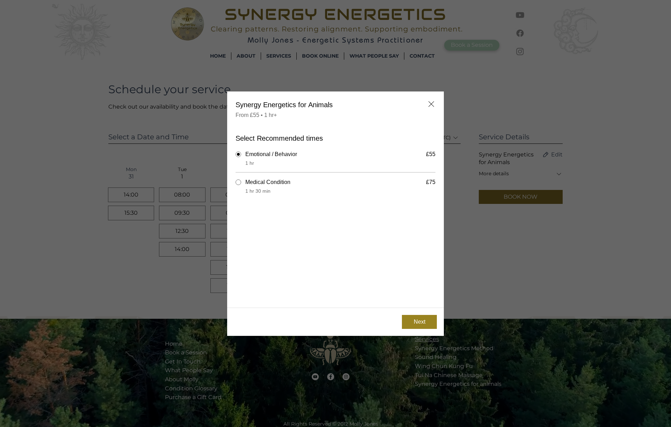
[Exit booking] (431, 104)
